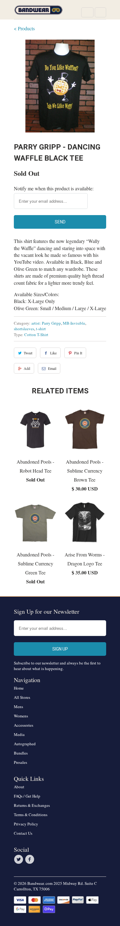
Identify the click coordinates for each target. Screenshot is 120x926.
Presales (20, 762)
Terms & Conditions (30, 814)
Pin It (78, 352)
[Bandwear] (38, 12)
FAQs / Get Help (27, 796)
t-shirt (41, 328)
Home (19, 688)
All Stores (22, 697)
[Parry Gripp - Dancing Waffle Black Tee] (60, 86)
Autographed (25, 743)
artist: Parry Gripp (46, 323)
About (19, 787)
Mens (18, 706)
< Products (24, 28)
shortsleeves (24, 328)
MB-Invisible (74, 323)
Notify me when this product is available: (54, 188)
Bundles (21, 753)
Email (52, 368)
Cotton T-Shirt (36, 334)
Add (27, 368)
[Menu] (87, 12)
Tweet (28, 352)
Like (53, 352)
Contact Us (23, 833)
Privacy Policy (26, 824)
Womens (21, 716)
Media (19, 734)
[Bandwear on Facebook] (30, 859)
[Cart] (100, 12)
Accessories (23, 725)
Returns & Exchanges (32, 805)
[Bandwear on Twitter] (19, 859)
